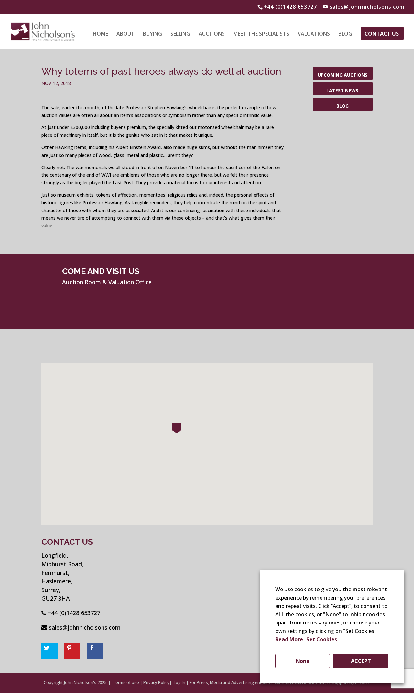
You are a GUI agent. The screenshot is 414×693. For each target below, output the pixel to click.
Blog (345, 34)
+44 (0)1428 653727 (74, 613)
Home (100, 34)
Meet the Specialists (261, 34)
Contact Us (382, 34)
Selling (180, 34)
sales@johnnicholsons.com (85, 627)
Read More (289, 639)
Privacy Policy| (157, 682)
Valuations (314, 34)
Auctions (212, 34)
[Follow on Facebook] (95, 651)
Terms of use (126, 682)
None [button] (303, 661)
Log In (179, 682)
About (125, 34)
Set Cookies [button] (321, 639)
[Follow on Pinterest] (72, 651)
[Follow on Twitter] (49, 651)
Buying (152, 34)
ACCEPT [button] (361, 661)
